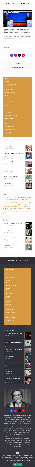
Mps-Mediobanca (7, 204)
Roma (22, 206)
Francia (19, 199)
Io (7, 201)
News (19, 204)
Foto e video (11, 103)
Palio (23, 204)
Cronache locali (11, 129)
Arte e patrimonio (12, 84)
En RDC (12, 199)
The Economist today (9, 210)
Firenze (16, 199)
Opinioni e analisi (9, 106)
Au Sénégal (15, 197)
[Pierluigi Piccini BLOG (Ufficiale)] (17, 3)
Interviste (10, 112)
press (17, 206)
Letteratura (10, 89)
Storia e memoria (12, 135)
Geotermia (26, 199)
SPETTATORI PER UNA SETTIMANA (19, 208)
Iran (9, 201)
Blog (6, 78)
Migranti (23, 202)
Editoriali (10, 110)
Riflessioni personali (12, 115)
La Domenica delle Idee (15, 201)
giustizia (5, 201)
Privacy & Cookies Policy (17, 67)
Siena (4, 208)
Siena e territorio (9, 126)
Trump (21, 211)
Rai (19, 206)
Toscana (18, 211)
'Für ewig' (5, 197)
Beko (29, 197)
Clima (4, 199)
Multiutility (13, 204)
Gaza (22, 199)
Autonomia (21, 197)
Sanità (25, 206)
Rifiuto (20, 464)
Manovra (8, 202)
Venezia (4, 213)
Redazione (17, 63)
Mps (29, 203)
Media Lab (7, 98)
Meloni (18, 202)
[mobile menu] (32, 3)
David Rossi (8, 199)
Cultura (7, 81)
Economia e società (10, 92)
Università (29, 211)
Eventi (9, 132)
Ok (15, 464)
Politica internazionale (10, 121)
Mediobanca (13, 203)
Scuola (28, 206)
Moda (26, 202)
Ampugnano (9, 197)
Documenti (10, 101)
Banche (26, 197)
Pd (25, 205)
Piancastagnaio (9, 118)
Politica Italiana (8, 123)
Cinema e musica (12, 87)
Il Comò (7, 95)
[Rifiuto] (33, 460)
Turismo (25, 211)
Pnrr (13, 206)
